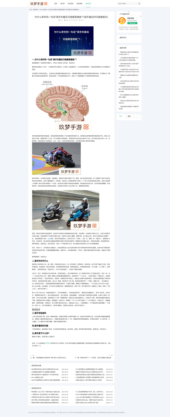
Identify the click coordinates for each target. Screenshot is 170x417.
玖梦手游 (48, 343)
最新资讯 (122, 412)
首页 (55, 4)
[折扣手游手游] (122, 21)
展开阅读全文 (36, 309)
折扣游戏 (70, 4)
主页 (30, 9)
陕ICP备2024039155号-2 (63, 412)
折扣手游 (130, 18)
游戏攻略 (79, 4)
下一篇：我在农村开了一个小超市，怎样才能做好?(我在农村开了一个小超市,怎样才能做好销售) (105, 358)
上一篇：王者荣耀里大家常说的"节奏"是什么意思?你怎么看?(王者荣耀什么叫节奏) (56, 358)
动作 (49, 239)
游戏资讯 (88, 4)
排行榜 (62, 4)
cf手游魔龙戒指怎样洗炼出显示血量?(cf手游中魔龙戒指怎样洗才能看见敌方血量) (129, 89)
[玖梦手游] (38, 6)
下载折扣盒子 (132, 23)
